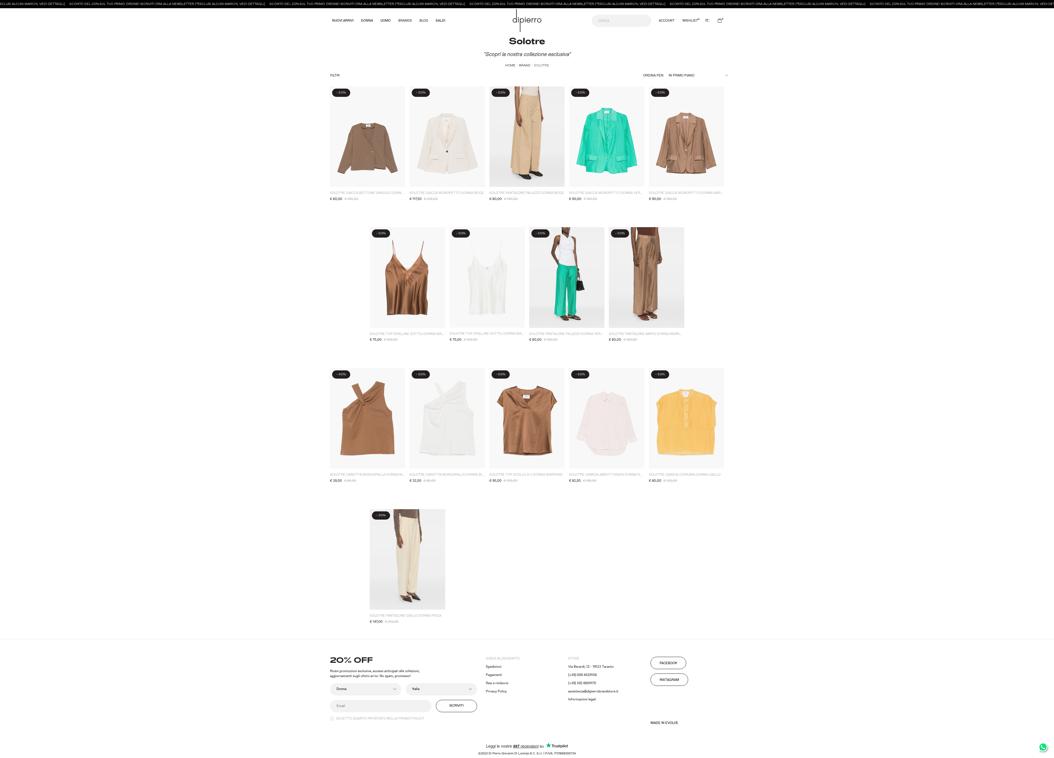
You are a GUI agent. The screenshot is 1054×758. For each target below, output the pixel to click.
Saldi (440, 21)
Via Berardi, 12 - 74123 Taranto (591, 667)
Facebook (668, 663)
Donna (367, 21)
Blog (423, 21)
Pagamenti (494, 675)
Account (667, 21)
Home (510, 65)
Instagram (669, 680)
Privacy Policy (496, 691)
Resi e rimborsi (497, 683)
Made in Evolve (664, 723)
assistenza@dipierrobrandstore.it (593, 691)
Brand (525, 65)
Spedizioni (493, 667)
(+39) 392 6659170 (582, 683)
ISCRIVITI (456, 706)
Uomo (385, 21)
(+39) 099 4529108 (582, 675)
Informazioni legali (582, 699)
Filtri (335, 76)
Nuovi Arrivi (343, 21)
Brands (405, 21)
